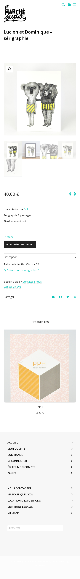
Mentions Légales (20, 506)
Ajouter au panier (21, 244)
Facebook (10, 539)
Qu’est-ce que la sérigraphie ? (21, 270)
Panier (12, 473)
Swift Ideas (57, 561)
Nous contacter (19, 488)
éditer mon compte (21, 467)
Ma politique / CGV (20, 494)
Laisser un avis (12, 286)
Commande (15, 454)
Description (10, 257)
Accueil (12, 442)
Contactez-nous (32, 281)
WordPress (39, 565)
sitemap (12, 513)
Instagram (19, 539)
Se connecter (17, 461)
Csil (26, 209)
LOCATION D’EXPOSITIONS (24, 500)
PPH (40, 407)
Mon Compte (16, 448)
